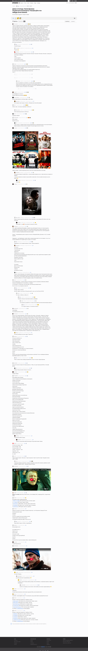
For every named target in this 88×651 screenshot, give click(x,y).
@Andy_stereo (23, 222)
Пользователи (49, 640)
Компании (48, 644)
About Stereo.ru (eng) (17, 641)
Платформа (15, 615)
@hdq (21, 293)
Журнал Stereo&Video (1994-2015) (68, 640)
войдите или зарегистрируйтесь (41, 623)
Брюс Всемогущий (16, 604)
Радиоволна (15, 618)
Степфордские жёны (17, 619)
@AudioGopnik (21, 572)
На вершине (15, 616)
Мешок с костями (16, 500)
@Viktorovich (20, 44)
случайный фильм (19, 608)
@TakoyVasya (23, 180)
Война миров (15, 602)
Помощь (31, 641)
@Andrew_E (19, 521)
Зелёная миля (15, 506)
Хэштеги (48, 641)
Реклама (15, 644)
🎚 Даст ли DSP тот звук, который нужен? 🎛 (19, 0)
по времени (73, 21)
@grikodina (23, 439)
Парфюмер (15, 613)
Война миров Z (15, 601)
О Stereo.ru (15, 640)
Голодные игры (16, 605)
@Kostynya (21, 172)
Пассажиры (15, 505)
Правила (31, 640)
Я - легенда (15, 502)
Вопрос (14, 6)
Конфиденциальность (33, 644)
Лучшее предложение (17, 606)
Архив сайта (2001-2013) (66, 641)
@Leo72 (20, 461)
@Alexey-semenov (22, 101)
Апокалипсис (15, 503)
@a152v (26, 304)
